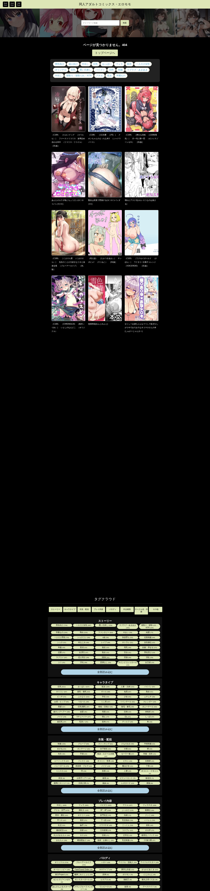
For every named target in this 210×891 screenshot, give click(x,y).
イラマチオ (105, 825)
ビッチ (61, 697)
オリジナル (60, 70)
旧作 (111, 70)
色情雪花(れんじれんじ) (98, 324)
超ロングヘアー (61, 712)
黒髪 (61, 707)
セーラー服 (127, 754)
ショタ (61, 642)
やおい (127, 632)
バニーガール (61, 766)
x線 (105, 637)
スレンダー (149, 702)
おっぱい (106, 64)
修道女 (149, 778)
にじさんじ (149, 874)
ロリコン (61, 692)
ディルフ (127, 722)
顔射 (83, 830)
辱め (83, 632)
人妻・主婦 (127, 687)
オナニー (83, 815)
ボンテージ (83, 749)
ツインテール (127, 702)
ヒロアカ (105, 879)
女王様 (149, 662)
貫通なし (105, 662)
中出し (85, 64)
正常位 (127, 835)
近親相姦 (149, 637)
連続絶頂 (61, 830)
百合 (127, 652)
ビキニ (127, 761)
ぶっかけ (127, 810)
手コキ (61, 820)
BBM (105, 657)
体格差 (149, 712)
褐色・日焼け (105, 707)
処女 (109, 75)
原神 (105, 874)
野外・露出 (61, 815)
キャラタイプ (69, 609)
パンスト (83, 761)
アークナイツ (149, 887)
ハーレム (149, 820)
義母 (105, 778)
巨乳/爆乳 (83, 707)
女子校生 (105, 749)
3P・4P (105, 810)
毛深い (83, 722)
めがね (61, 749)
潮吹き (83, 810)
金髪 (83, 712)
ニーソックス (61, 761)
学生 (105, 697)
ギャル (105, 692)
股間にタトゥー (61, 783)
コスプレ (127, 830)
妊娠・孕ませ (149, 647)
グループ (83, 744)
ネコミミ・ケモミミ (149, 772)
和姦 (61, 647)
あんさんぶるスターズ (61, 888)
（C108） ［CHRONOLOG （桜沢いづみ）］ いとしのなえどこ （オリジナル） (68, 327)
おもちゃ (61, 840)
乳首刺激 (127, 840)
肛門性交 (105, 815)
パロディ (112, 609)
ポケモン (127, 874)
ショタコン (83, 637)
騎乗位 (149, 810)
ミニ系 (105, 702)
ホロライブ (105, 869)
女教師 (149, 761)
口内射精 (105, 830)
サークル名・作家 (141, 610)
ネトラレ (127, 642)
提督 (127, 887)
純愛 (149, 632)
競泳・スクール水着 (105, 755)
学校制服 (149, 744)
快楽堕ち (127, 637)
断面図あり (83, 840)
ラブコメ (61, 657)
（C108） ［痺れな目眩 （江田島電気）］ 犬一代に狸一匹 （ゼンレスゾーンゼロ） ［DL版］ (141, 138)
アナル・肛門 (61, 810)
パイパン (149, 687)
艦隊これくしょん (83, 874)
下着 (149, 766)
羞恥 (149, 825)
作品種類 (127, 609)
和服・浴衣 (149, 754)
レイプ (105, 642)
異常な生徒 (127, 869)
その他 (155, 609)
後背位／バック (149, 835)
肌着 (105, 771)
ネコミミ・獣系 (105, 761)
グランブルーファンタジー (83, 888)
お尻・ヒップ (61, 702)
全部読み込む (105, 672)
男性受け (149, 652)
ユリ (61, 662)
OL (127, 717)
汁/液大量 (149, 840)
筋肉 (105, 722)
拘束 (127, 815)
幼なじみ (83, 642)
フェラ (119, 64)
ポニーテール (149, 707)
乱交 (61, 825)
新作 (129, 64)
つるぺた (83, 702)
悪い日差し (85, 70)
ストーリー (55, 609)
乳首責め (127, 820)
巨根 (127, 712)
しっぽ (149, 717)
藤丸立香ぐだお (149, 879)
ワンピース (105, 887)
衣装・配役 (84, 609)
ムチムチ (149, 697)
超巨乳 (61, 722)
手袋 (83, 754)
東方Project (61, 874)
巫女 (61, 778)
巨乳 (95, 64)
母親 (105, 712)
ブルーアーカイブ (83, 863)
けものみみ (127, 744)
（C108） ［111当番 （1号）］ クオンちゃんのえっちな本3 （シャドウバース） (104, 138)
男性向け (59, 64)
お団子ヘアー (83, 778)
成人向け (73, 64)
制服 (120, 70)
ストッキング (105, 744)
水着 (127, 749)
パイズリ (100, 70)
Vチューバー (83, 717)
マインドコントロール (127, 663)
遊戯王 (127, 879)
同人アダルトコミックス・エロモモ (105, 4)
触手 (83, 825)
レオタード (127, 783)
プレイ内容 (98, 609)
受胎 (127, 657)
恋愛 (61, 652)
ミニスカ (61, 771)
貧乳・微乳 (83, 692)
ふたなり (83, 697)
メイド (61, 717)
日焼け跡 (83, 783)
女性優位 (149, 642)
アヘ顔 (105, 820)
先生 (61, 754)
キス (83, 835)
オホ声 (149, 830)
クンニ (149, 815)
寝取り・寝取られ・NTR (79, 75)
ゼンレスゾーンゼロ (61, 880)
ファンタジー (105, 632)
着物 (149, 783)
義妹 (105, 783)
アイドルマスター (149, 862)
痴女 (105, 647)
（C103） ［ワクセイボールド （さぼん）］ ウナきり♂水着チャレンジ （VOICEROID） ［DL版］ (141, 262)
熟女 (105, 652)
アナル (99, 75)
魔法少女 (127, 766)
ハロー (105, 862)
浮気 (83, 662)
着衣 (83, 820)
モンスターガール (83, 879)
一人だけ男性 (61, 637)
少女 (127, 697)
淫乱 (149, 657)
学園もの (120, 75)
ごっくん (127, 825)
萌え (105, 717)
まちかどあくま (149, 869)
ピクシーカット (127, 778)
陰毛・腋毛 (127, 707)
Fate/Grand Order (83, 869)
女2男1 (83, 652)
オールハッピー (61, 869)
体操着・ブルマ (83, 766)
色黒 (127, 692)
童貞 (83, 647)
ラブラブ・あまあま (137, 70)
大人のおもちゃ (61, 835)
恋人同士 (83, 657)
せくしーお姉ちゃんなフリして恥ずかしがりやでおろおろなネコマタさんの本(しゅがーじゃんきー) (141, 327)
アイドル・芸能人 (127, 862)
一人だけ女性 (143, 64)
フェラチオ (149, 805)
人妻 (127, 771)
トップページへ (105, 52)
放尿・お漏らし (105, 840)
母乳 (127, 647)
